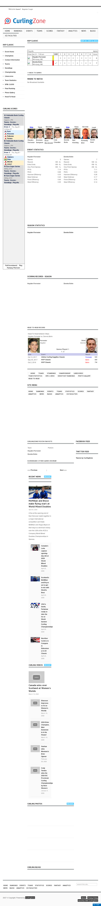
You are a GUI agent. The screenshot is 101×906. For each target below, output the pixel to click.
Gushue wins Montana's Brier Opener (45, 751)
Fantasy (60, 31)
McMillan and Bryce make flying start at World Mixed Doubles (40, 503)
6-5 (96, 357)
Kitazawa (10, 133)
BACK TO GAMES (35, 73)
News (83, 31)
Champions (9, 55)
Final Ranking (10, 88)
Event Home (9, 51)
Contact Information (12, 60)
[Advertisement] (14, 223)
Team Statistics (10, 80)
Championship (10, 72)
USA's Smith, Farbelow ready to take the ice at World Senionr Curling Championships (47, 615)
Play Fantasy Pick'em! (14, 266)
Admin (95, 51)
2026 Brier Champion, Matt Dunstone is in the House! (45, 728)
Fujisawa (10, 136)
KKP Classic (46, 359)
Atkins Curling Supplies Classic (53, 357)
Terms (83, 897)
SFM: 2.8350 (9, 84)
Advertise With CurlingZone (88, 900)
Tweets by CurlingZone (84, 458)
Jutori (9, 164)
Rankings (18, 31)
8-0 (96, 359)
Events (29, 31)
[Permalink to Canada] (35, 547)
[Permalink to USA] (35, 605)
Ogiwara (10, 157)
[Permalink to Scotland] (35, 578)
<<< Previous (32, 470)
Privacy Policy (93, 897)
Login (31, 9)
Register (25, 9)
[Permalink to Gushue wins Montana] (35, 748)
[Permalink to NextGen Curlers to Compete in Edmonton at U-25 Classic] (35, 639)
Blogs (93, 31)
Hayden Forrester (39, 57)
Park (9, 131)
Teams (39, 31)
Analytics (72, 31)
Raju (9, 159)
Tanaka (9, 138)
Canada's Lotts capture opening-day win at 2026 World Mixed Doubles (45, 556)
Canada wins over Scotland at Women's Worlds (40, 688)
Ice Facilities (11, 35)
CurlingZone (30, 897)
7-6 (96, 362)
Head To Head (10, 96)
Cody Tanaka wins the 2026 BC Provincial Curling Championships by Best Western (47, 778)
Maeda (9, 161)
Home (7, 31)
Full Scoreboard (11, 265)
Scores (49, 31)
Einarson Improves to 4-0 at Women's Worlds (44, 705)
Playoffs (16, 124)
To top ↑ (96, 905)
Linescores (9, 76)
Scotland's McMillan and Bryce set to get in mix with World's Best (45, 585)
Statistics (69, 391)
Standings (8, 68)
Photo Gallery (10, 92)
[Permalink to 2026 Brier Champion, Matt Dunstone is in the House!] (35, 724)
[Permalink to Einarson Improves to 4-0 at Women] (35, 702)
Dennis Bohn (37, 62)
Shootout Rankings (66, 376)
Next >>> (63, 470)
